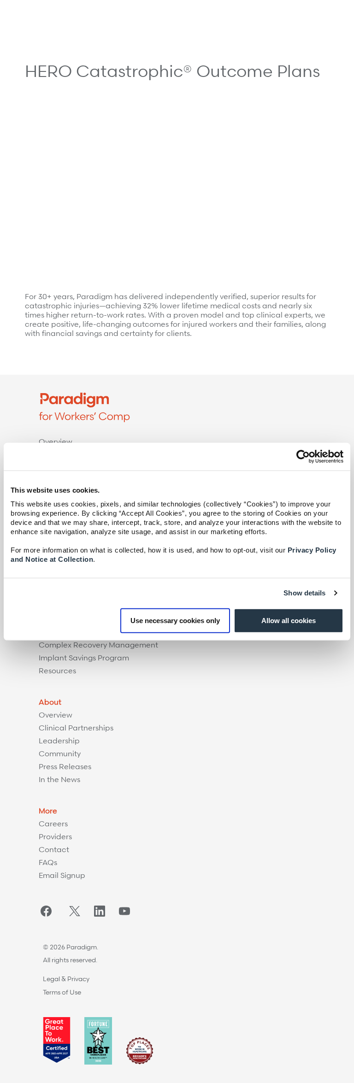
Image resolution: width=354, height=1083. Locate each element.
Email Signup (62, 875)
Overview (55, 441)
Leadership (59, 740)
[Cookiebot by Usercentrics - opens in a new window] (303, 457)
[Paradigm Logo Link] (46, 17)
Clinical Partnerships (76, 727)
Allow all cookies (288, 620)
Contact (54, 849)
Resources (57, 670)
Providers (55, 836)
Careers (53, 823)
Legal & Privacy (66, 978)
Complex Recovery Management (98, 644)
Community (60, 753)
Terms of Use (62, 992)
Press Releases (65, 766)
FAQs (48, 862)
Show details (304, 593)
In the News (59, 779)
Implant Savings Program (84, 657)
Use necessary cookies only (175, 620)
